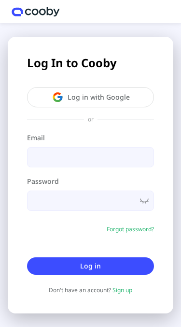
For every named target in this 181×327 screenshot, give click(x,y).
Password (43, 181)
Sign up (122, 290)
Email (36, 137)
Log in (90, 265)
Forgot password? (130, 229)
